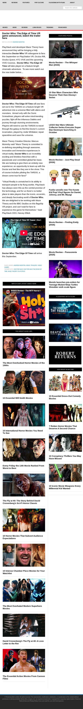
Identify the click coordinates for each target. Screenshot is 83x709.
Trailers (34, 265)
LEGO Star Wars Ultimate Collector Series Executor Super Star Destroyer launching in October (65, 128)
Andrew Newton (20, 265)
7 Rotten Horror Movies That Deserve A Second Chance (63, 427)
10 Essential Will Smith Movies (18, 398)
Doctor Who (18, 269)
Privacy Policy (34, 701)
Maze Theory (12, 271)
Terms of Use (23, 701)
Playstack (21, 271)
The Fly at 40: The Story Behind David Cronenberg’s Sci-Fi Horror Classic (21, 502)
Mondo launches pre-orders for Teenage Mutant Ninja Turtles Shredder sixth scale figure (64, 284)
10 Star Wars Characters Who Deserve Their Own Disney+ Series (63, 95)
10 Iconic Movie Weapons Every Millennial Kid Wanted (65, 487)
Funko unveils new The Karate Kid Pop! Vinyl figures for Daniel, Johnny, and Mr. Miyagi (65, 192)
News (28, 265)
